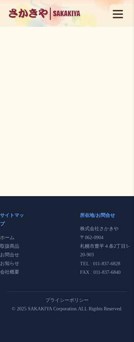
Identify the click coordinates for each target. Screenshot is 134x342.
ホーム (7, 237)
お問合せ (9, 254)
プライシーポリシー (67, 300)
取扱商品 (9, 246)
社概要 (12, 272)
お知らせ (9, 263)
